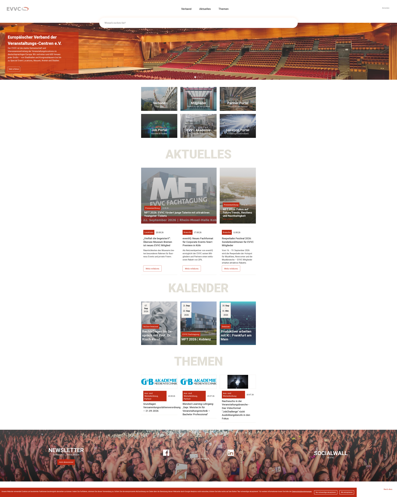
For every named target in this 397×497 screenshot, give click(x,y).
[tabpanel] (198, 51)
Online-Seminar (150, 326)
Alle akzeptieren (347, 492)
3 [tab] (201, 77)
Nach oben (388, 489)
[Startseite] (18, 9)
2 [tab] (198, 77)
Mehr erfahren (14, 66)
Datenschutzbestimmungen (302, 491)
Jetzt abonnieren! (66, 462)
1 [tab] (195, 77)
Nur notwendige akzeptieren (326, 492)
